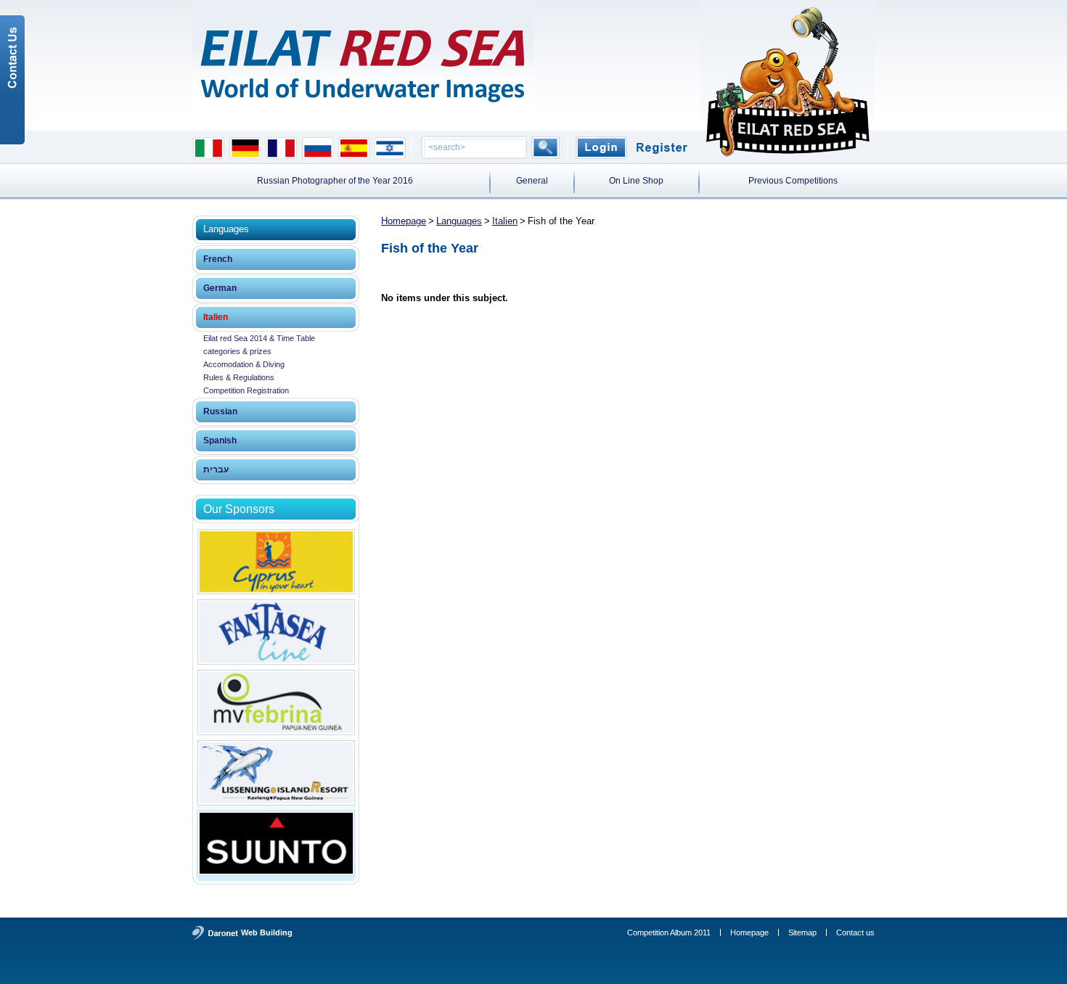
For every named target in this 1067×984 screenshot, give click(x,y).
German (220, 288)
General (532, 181)
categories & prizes (237, 351)
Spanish (220, 440)
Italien (215, 317)
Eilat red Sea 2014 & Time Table (259, 338)
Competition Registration (246, 390)
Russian (220, 411)
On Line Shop (636, 181)
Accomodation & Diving (244, 364)
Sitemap (802, 932)
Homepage (403, 221)
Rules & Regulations (238, 377)
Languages (459, 221)
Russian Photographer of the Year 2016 (335, 181)
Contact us (855, 932)
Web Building (267, 932)
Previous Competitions (793, 181)
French (217, 259)
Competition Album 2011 (669, 932)
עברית (216, 469)
